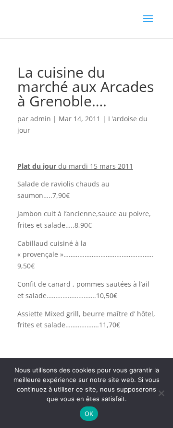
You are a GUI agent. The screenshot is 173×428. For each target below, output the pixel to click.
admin (40, 118)
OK (89, 413)
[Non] (161, 393)
